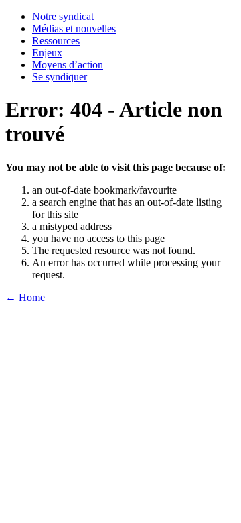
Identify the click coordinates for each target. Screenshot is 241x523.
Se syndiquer (59, 76)
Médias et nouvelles (74, 28)
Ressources (56, 40)
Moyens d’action (67, 64)
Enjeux (47, 52)
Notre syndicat (63, 16)
